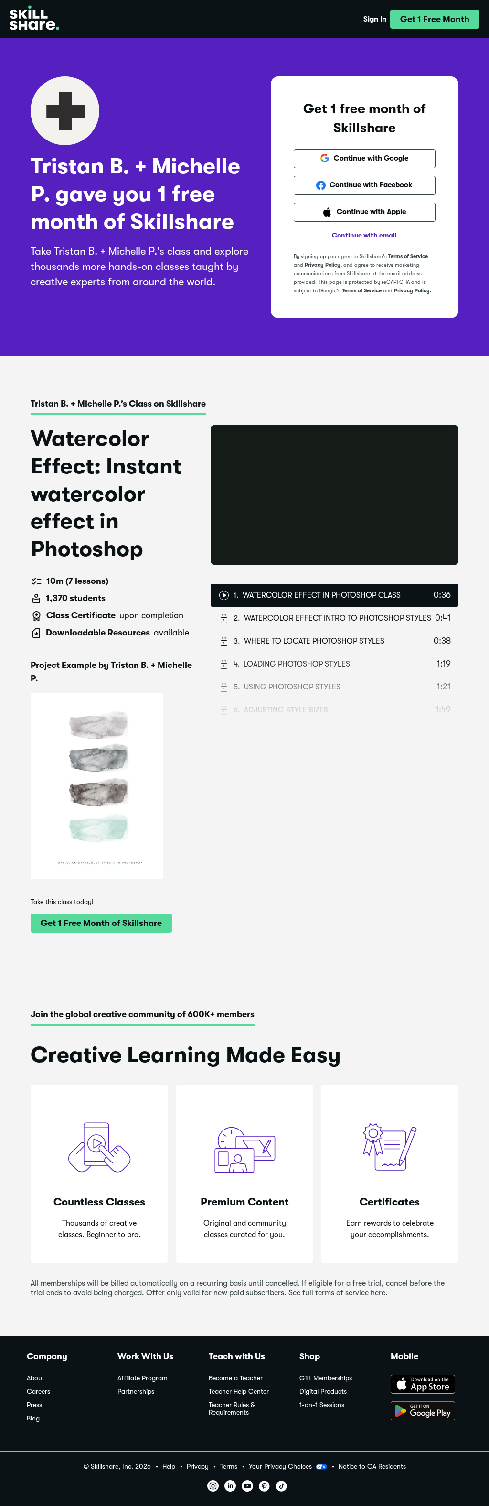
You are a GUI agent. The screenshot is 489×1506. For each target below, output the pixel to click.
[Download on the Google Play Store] (426, 1411)
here (378, 1293)
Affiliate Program (142, 1378)
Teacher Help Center (239, 1391)
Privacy (198, 1466)
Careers (38, 1391)
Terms (228, 1466)
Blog (33, 1418)
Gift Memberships (325, 1378)
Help (168, 1466)
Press (34, 1405)
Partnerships (135, 1391)
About (35, 1378)
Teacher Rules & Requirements (232, 1408)
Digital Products (323, 1391)
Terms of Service (408, 256)
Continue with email (364, 235)
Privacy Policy (322, 265)
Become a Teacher (236, 1378)
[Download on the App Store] (426, 1385)
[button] (434, 19)
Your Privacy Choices (280, 1466)
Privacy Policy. (412, 291)
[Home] (34, 19)
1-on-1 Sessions (321, 1405)
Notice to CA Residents (372, 1466)
